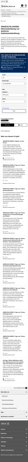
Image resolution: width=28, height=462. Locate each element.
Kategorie (4, 92)
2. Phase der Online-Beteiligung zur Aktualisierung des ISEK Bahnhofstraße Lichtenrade (14, 12)
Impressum (5, 396)
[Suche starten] (24, 77)
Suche (4, 74)
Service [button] (3, 429)
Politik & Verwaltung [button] (6, 437)
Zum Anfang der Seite (19, 388)
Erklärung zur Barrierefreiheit (9, 408)
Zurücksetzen (5, 108)
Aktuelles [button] (3, 441)
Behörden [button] (3, 433)
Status (4, 98)
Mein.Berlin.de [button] (5, 392)
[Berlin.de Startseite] (5, 423)
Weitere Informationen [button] (7, 450)
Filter (14, 111)
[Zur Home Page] (8, 6)
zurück (4, 21)
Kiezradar (9, 10)
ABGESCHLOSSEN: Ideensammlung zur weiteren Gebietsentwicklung (13, 15)
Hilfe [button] (2, 412)
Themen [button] (3, 446)
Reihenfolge (5, 80)
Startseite (3, 10)
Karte (21, 125)
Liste (8, 125)
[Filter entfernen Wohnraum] (7, 120)
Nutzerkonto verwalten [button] (7, 416)
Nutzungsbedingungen (8, 404)
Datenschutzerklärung (7, 400)
